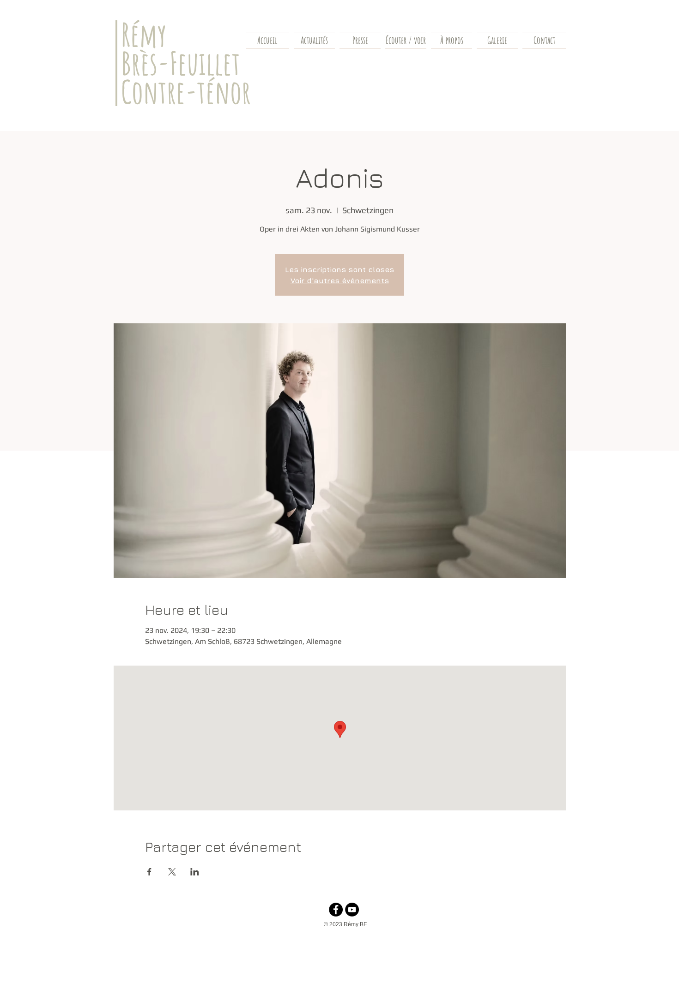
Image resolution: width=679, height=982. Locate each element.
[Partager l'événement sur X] (172, 871)
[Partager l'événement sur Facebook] (149, 871)
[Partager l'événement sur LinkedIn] (194, 871)
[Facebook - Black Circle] (336, 910)
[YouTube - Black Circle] (352, 910)
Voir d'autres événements (340, 280)
